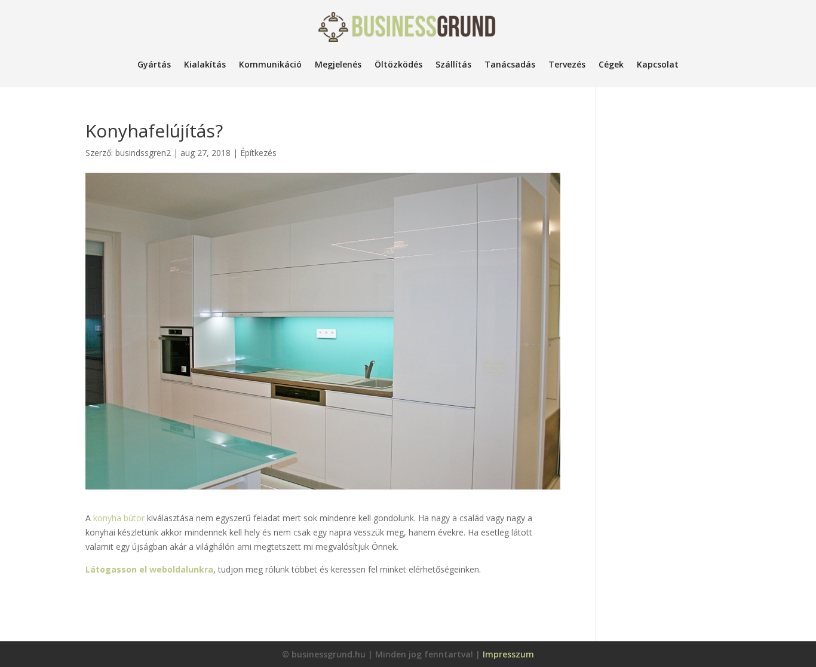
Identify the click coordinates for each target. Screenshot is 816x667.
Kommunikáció (270, 64)
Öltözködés (398, 64)
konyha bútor (119, 518)
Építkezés (258, 152)
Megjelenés (338, 64)
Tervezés (566, 64)
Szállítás (453, 64)
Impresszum (508, 654)
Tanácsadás (509, 64)
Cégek (611, 64)
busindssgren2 (143, 152)
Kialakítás (205, 64)
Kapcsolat (658, 64)
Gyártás (154, 64)
